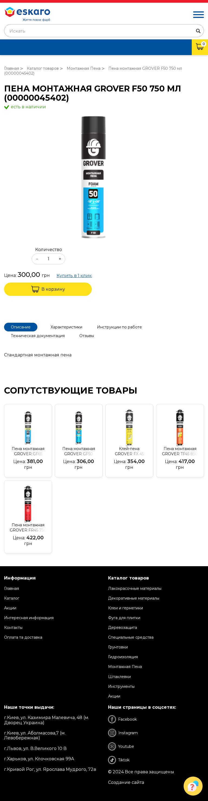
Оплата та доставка (23, 637)
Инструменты (121, 686)
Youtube (126, 746)
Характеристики (66, 327)
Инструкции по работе (119, 327)
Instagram (128, 732)
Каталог (11, 598)
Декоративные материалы (133, 598)
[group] (104, 177)
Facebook (127, 719)
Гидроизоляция (123, 657)
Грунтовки (118, 647)
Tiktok (123, 760)
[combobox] (104, 30)
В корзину (53, 289)
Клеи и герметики (125, 608)
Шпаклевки (119, 677)
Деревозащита (122, 627)
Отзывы (86, 335)
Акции (10, 608)
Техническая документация (38, 335)
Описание (21, 327)
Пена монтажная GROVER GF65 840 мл (28, 451)
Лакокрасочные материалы (134, 588)
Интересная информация (29, 618)
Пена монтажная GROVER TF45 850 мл (180, 451)
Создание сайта (126, 782)
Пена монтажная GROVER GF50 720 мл (78, 451)
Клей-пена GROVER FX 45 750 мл (129, 451)
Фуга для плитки (124, 618)
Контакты (13, 627)
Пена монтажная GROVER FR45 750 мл (28, 528)
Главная (11, 588)
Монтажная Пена (125, 666)
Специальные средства (131, 637)
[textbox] (104, 31)
